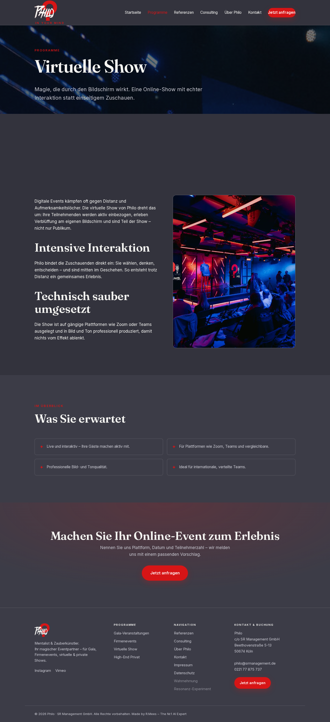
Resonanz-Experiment (192, 689)
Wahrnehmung (186, 681)
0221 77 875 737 (248, 669)
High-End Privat (127, 657)
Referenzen (184, 12)
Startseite (133, 12)
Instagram (43, 670)
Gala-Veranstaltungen (131, 633)
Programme (157, 12)
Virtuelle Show (125, 649)
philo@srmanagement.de (255, 663)
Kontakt (254, 12)
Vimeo (60, 670)
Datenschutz (184, 673)
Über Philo (233, 12)
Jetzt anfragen (281, 12)
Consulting (209, 12)
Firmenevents (125, 641)
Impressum (183, 665)
